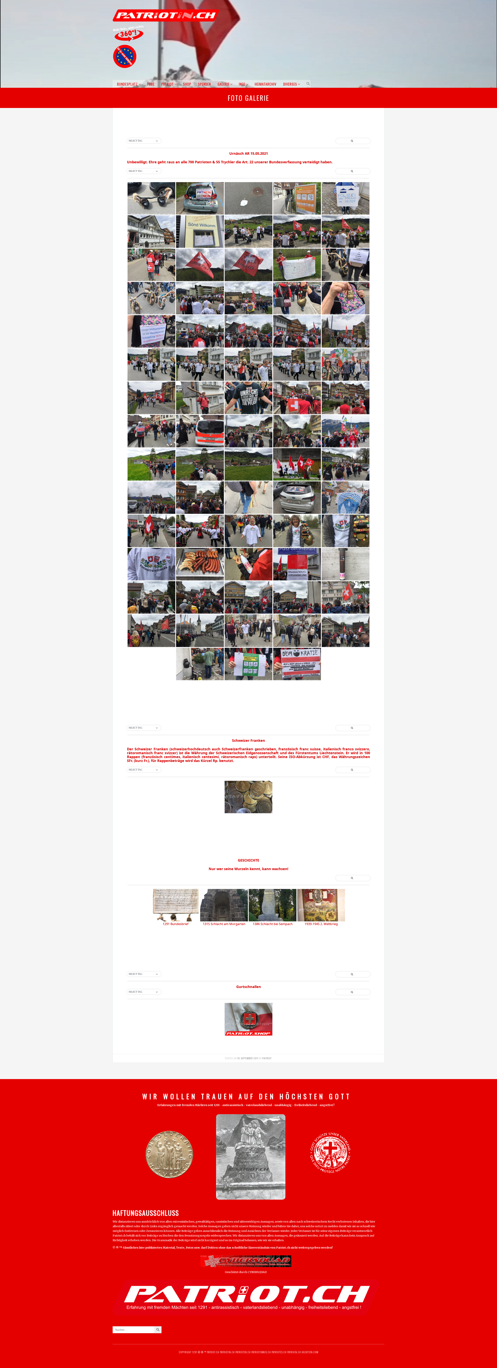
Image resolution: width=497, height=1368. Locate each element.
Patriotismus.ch (261, 1352)
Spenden (204, 84)
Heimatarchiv (265, 84)
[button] (308, 84)
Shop (187, 84)
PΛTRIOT (266, 1058)
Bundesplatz (127, 84)
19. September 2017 (248, 1058)
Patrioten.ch (243, 1352)
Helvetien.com (309, 1352)
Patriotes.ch (279, 1352)
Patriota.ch (294, 1352)
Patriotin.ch (227, 1352)
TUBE (151, 84)
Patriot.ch (213, 1352)
